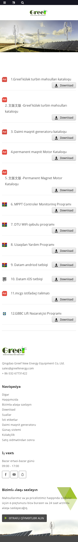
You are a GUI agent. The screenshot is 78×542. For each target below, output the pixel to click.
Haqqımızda (10, 399)
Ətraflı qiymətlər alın (26, 518)
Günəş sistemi (11, 430)
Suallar (6, 415)
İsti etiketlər (10, 420)
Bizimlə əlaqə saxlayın (17, 404)
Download (66, 85)
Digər (5, 394)
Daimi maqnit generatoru (19, 425)
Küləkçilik (8, 435)
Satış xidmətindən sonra (18, 440)
